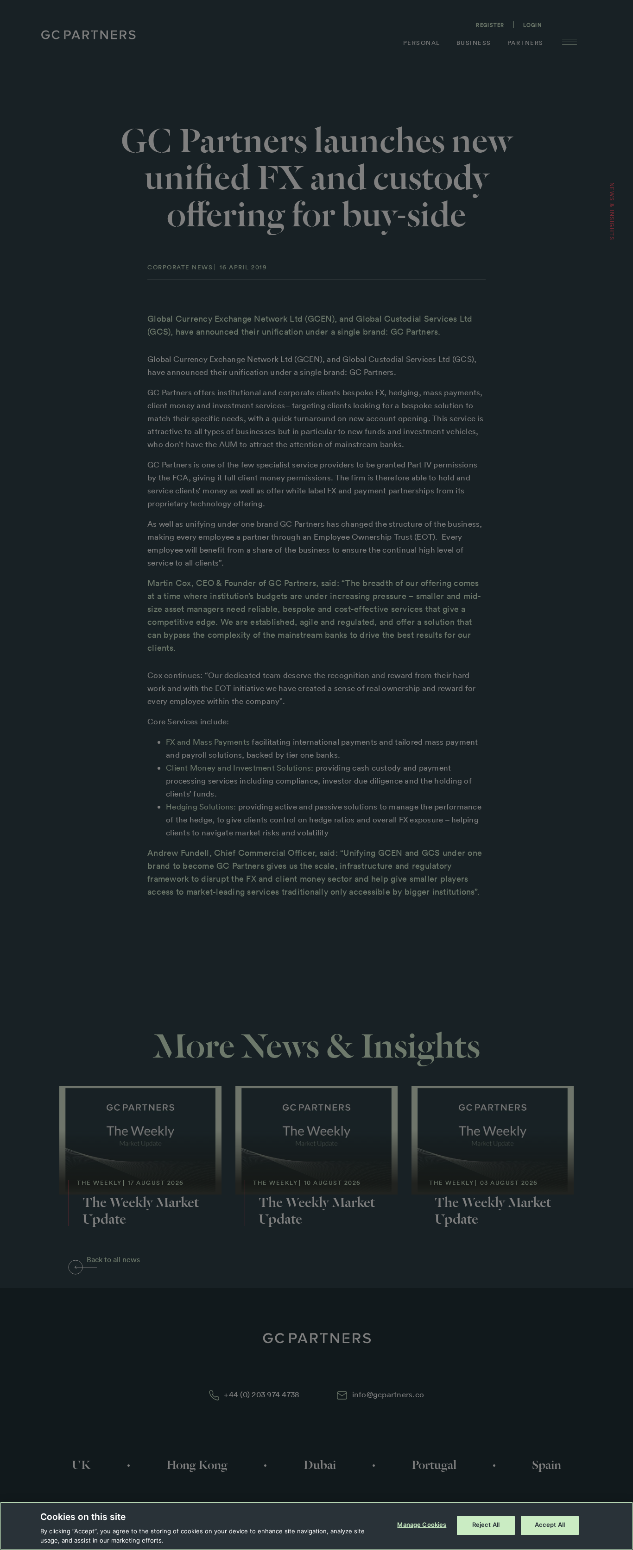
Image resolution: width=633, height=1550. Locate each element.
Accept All (550, 1525)
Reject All (486, 1525)
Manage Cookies (421, 1525)
